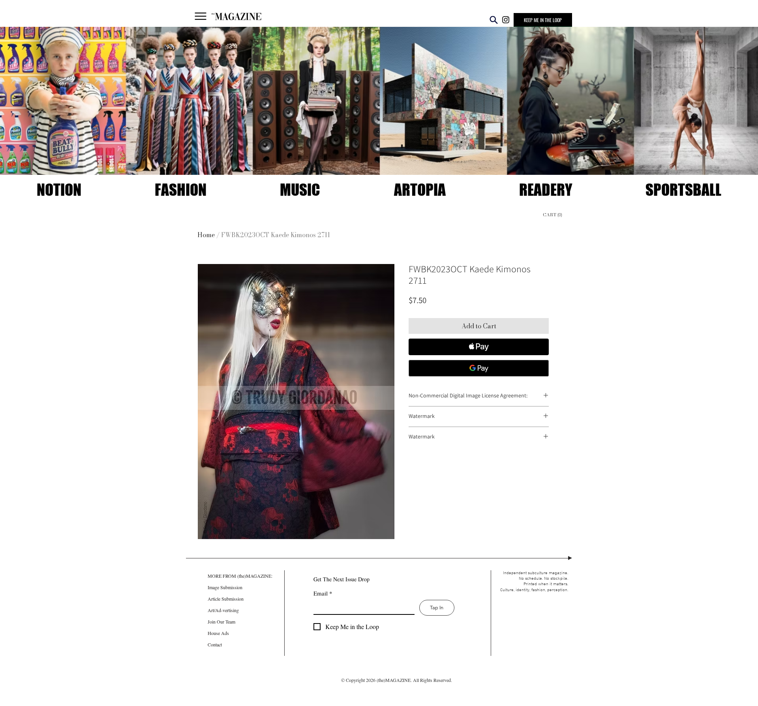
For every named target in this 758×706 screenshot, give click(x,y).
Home (206, 235)
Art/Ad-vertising (223, 610)
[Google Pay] (479, 368)
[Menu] (200, 16)
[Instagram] (505, 19)
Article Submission (225, 599)
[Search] (493, 19)
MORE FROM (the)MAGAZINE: (225, 576)
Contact (215, 644)
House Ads (218, 633)
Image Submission (225, 587)
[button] (543, 20)
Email (322, 593)
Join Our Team (221, 621)
